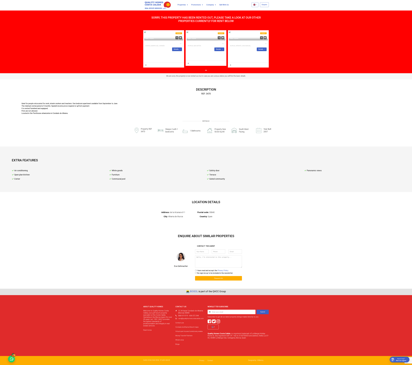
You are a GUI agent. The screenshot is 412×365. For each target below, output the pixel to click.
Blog (177, 344)
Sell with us (224, 5)
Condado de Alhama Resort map (186, 327)
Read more (147, 330)
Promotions (196, 5)
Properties (182, 5)
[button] (255, 4)
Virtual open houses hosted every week (188, 331)
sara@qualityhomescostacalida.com (191, 318)
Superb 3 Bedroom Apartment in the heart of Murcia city (214, 43)
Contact (210, 360)
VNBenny (260, 360)
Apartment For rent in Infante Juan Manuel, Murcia (254, 43)
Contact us (179, 323)
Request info (218, 278)
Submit (262, 312)
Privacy (201, 360)
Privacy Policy (223, 270)
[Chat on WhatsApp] (11, 359)
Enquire (264, 4)
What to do (179, 340)
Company (210, 5)
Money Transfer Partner (183, 335)
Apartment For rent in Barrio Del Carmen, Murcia (168, 43)
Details (176, 49)
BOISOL (194, 291)
